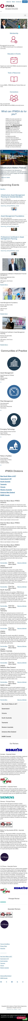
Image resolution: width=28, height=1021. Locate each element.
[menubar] (14, 1)
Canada (7, 128)
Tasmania (3, 484)
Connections (14, 92)
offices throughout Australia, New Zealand (14, 125)
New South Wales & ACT (8, 476)
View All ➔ (2, 189)
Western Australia (6, 490)
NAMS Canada (5, 495)
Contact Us (18, 1)
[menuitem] (9, 1)
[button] (2, 166)
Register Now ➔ (4, 284)
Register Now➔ (4, 314)
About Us (8, 1)
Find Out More (3, 563)
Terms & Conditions (5, 944)
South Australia (5, 482)
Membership (14, 33)
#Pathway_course (14, 205)
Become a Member (22, 563)
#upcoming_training (5, 205)
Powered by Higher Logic (14, 1009)
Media (13, 1)
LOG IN (25, 1)
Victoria (2, 487)
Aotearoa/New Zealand (5, 976)
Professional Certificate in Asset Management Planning (12, 238)
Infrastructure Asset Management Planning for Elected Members (13, 196)
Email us (2, 991)
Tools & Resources (14, 73)
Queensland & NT (6, 479)
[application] (14, 24)
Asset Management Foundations (12, 216)
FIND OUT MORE (5, 177)
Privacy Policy (3, 946)
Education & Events (14, 54)
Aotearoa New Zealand (7, 492)
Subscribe (2, 948)
